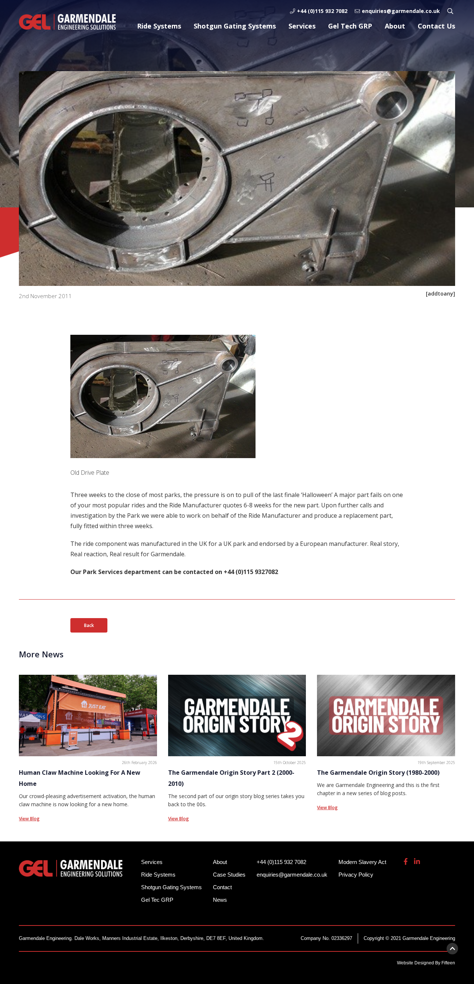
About (395, 25)
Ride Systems (159, 25)
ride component (105, 544)
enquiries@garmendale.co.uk (401, 10)
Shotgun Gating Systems (235, 25)
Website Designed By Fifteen (426, 962)
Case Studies (229, 874)
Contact (222, 887)
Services (302, 25)
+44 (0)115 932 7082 (322, 10)
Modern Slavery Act (362, 862)
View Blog (29, 818)
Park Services (103, 572)
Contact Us (436, 25)
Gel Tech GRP (350, 25)
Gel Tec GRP (157, 900)
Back (89, 625)
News (220, 900)
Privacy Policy (355, 874)
